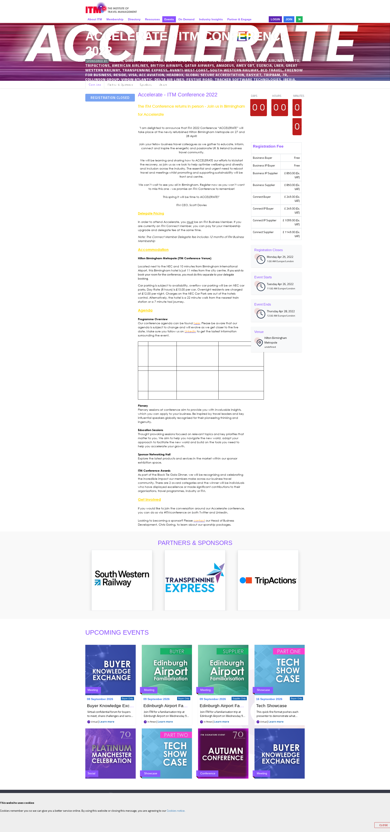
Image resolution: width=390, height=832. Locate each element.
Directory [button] (134, 19)
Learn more (106, 721)
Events (169, 19)
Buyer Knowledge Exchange (114, 705)
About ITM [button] (95, 19)
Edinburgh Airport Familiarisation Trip (179, 705)
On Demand (186, 19)
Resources (152, 19)
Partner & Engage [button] (239, 19)
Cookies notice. (176, 810)
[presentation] (80, 584)
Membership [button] (115, 19)
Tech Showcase (271, 705)
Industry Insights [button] (211, 19)
